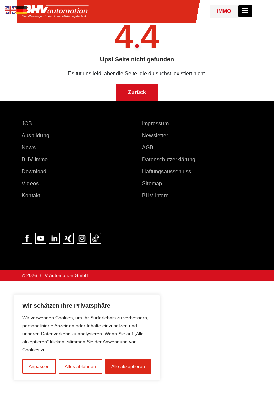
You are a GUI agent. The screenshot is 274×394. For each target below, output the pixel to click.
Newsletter (155, 135)
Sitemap (152, 183)
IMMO (224, 11)
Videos (30, 183)
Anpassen (39, 366)
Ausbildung (35, 135)
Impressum (155, 123)
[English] (10, 10)
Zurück (137, 92)
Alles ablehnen (80, 366)
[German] (22, 10)
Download (34, 171)
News (29, 147)
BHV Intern (155, 195)
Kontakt (31, 195)
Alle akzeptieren (128, 366)
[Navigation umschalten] (245, 11)
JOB (27, 123)
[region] (86, 337)
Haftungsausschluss (166, 171)
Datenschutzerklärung (168, 159)
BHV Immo (35, 159)
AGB (148, 147)
